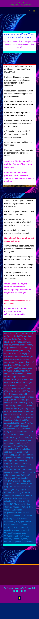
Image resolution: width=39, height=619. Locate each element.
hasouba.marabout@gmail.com (19, 5)
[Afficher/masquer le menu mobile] (34, 11)
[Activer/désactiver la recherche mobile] (30, 11)
